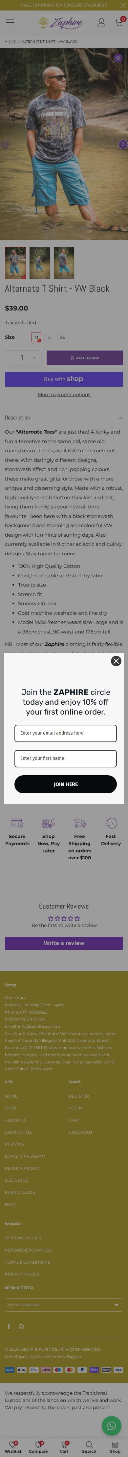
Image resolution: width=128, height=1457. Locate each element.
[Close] (116, 661)
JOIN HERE (66, 784)
